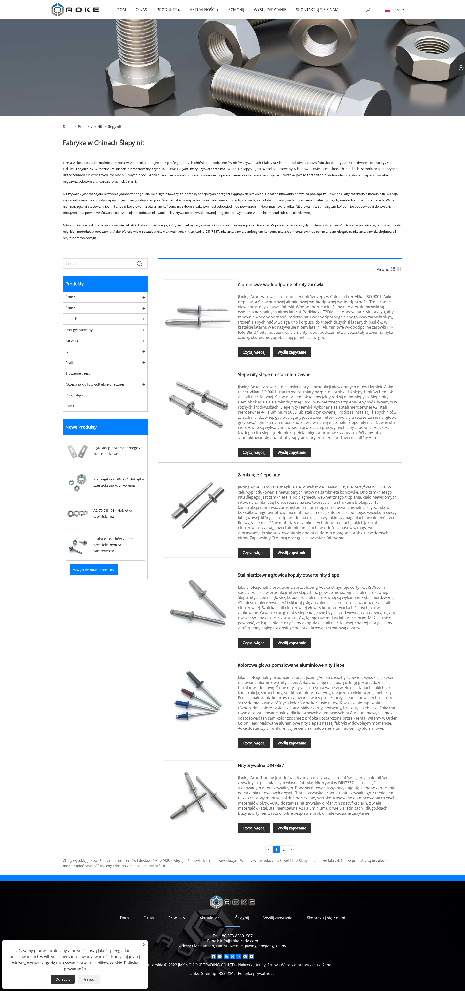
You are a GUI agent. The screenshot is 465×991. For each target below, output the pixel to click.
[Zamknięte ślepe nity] (198, 504)
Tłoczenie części (79, 373)
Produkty (85, 126)
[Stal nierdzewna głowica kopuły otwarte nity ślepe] (198, 605)
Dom (124, 918)
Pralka (71, 362)
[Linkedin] (219, 956)
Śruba (70, 297)
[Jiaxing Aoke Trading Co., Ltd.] (75, 9)
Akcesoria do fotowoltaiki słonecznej (95, 384)
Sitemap (208, 973)
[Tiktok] (251, 956)
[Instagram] (238, 956)
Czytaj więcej (254, 352)
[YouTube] (226, 956)
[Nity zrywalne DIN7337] (198, 795)
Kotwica (72, 340)
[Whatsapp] (245, 956)
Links (194, 973)
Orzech (71, 319)
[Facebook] (213, 956)
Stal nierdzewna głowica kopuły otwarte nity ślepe (288, 575)
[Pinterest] (232, 956)
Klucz (70, 406)
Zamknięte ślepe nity (259, 475)
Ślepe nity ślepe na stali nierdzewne (274, 374)
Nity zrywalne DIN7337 (261, 765)
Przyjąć (89, 979)
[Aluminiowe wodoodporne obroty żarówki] (198, 314)
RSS (222, 973)
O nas (148, 918)
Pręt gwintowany (79, 329)
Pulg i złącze (75, 395)
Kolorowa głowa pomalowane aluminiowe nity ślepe (291, 665)
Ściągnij (242, 918)
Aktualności (210, 918)
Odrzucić (62, 979)
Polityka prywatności (256, 973)
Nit (99, 126)
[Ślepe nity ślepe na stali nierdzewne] (198, 404)
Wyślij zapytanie (292, 352)
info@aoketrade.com (239, 941)
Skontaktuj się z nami (326, 918)
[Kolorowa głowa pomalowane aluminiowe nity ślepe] (198, 695)
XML (231, 973)
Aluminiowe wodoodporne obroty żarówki (280, 284)
